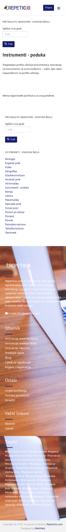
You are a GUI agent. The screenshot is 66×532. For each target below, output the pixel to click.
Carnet (9, 428)
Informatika (12, 183)
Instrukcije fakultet (17, 348)
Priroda (9, 220)
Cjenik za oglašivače (18, 362)
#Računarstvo (28, 480)
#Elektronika (44, 480)
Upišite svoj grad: (12, 28)
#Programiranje (34, 476)
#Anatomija (11, 492)
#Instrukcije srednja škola (36, 459)
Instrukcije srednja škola (20, 343)
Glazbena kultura (15, 175)
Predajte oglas (14, 353)
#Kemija (30, 484)
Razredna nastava (15, 224)
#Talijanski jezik (25, 504)
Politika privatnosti (17, 395)
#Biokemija (38, 496)
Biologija (10, 159)
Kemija (9, 191)
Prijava (48, 7)
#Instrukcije (39, 455)
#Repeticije (35, 463)
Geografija (11, 171)
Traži (10, 43)
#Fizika (24, 451)
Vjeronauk (10, 232)
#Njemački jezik (43, 504)
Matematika (12, 199)
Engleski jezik (12, 163)
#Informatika (12, 480)
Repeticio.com (55, 524)
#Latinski (16, 488)
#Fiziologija (25, 496)
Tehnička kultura (14, 228)
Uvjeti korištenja (15, 391)
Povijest (9, 216)
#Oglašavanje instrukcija (18, 455)
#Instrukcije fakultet (16, 463)
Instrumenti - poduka (17, 187)
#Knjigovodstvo (30, 488)
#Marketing (46, 488)
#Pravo (39, 484)
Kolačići (10, 400)
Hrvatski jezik (12, 179)
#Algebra (53, 451)
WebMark (40, 528)
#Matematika (12, 451)
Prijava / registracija (18, 367)
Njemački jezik (13, 204)
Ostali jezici (11, 208)
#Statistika (49, 476)
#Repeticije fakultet (32, 472)
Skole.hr (10, 424)
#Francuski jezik (27, 492)
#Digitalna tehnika (15, 484)
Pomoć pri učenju (14, 212)
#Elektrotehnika (38, 451)
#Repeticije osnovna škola (30, 468)
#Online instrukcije (29, 500)
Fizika (8, 167)
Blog (8, 357)
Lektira (9, 195)
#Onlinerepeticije (15, 476)
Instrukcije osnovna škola (21, 338)
